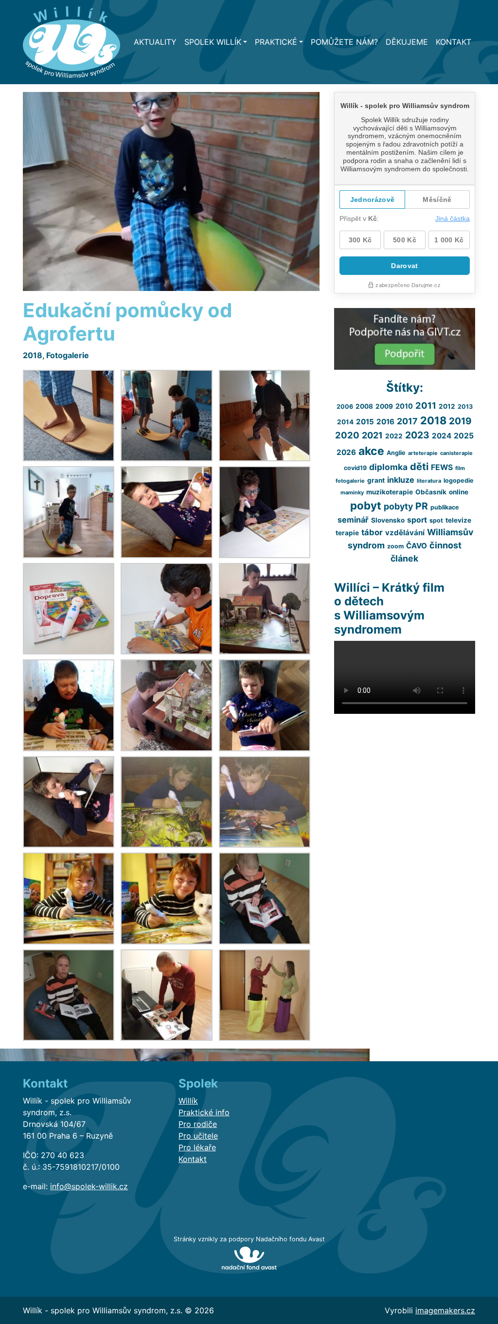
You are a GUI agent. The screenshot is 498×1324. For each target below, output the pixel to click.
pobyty (398, 506)
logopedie (459, 480)
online (458, 492)
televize (458, 520)
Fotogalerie (67, 355)
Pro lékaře (197, 1147)
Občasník (430, 492)
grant (376, 480)
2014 (345, 422)
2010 (404, 406)
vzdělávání (405, 532)
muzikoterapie (389, 492)
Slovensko (388, 520)
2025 (464, 435)
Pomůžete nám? (344, 42)
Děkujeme (407, 42)
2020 (347, 435)
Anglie (396, 452)
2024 (441, 435)
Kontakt (453, 42)
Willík (188, 1101)
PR (421, 506)
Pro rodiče (197, 1124)
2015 (365, 421)
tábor (372, 532)
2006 (345, 406)
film (460, 468)
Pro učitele (198, 1136)
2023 (417, 435)
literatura (429, 480)
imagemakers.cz (445, 1310)
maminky (352, 492)
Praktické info (204, 1112)
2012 (447, 406)
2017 (407, 421)
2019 (460, 421)
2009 (384, 406)
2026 (346, 452)
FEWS (442, 467)
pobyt (365, 505)
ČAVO (416, 545)
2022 (394, 436)
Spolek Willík (212, 42)
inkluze (400, 480)
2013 (465, 406)
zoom (395, 546)
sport (417, 520)
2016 (385, 421)
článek (404, 558)
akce (371, 451)
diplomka (388, 467)
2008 (364, 406)
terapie (347, 533)
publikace (444, 507)
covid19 (355, 468)
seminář (353, 520)
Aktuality (155, 42)
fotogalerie (350, 480)
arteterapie (423, 453)
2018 (32, 355)
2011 (425, 405)
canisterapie (456, 453)
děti (419, 466)
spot (436, 520)
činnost (445, 545)
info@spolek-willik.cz (89, 1186)
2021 (372, 435)
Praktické (276, 42)
